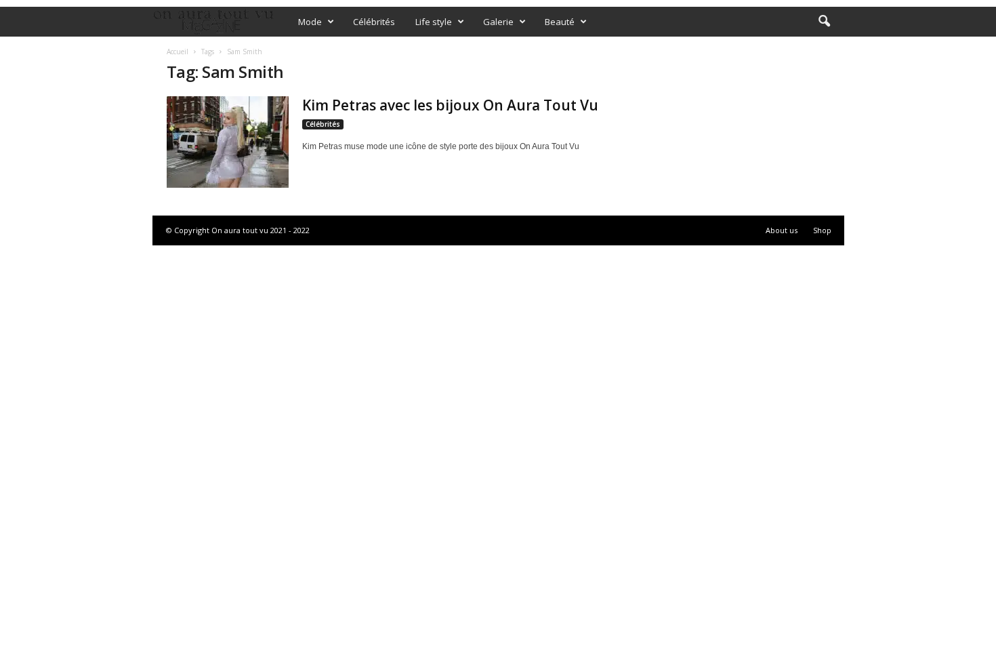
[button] (824, 22)
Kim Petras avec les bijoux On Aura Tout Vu (450, 105)
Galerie (498, 22)
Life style (433, 22)
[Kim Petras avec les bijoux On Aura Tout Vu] (228, 142)
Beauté (560, 22)
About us (781, 230)
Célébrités (374, 22)
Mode (310, 22)
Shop (822, 230)
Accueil (177, 51)
